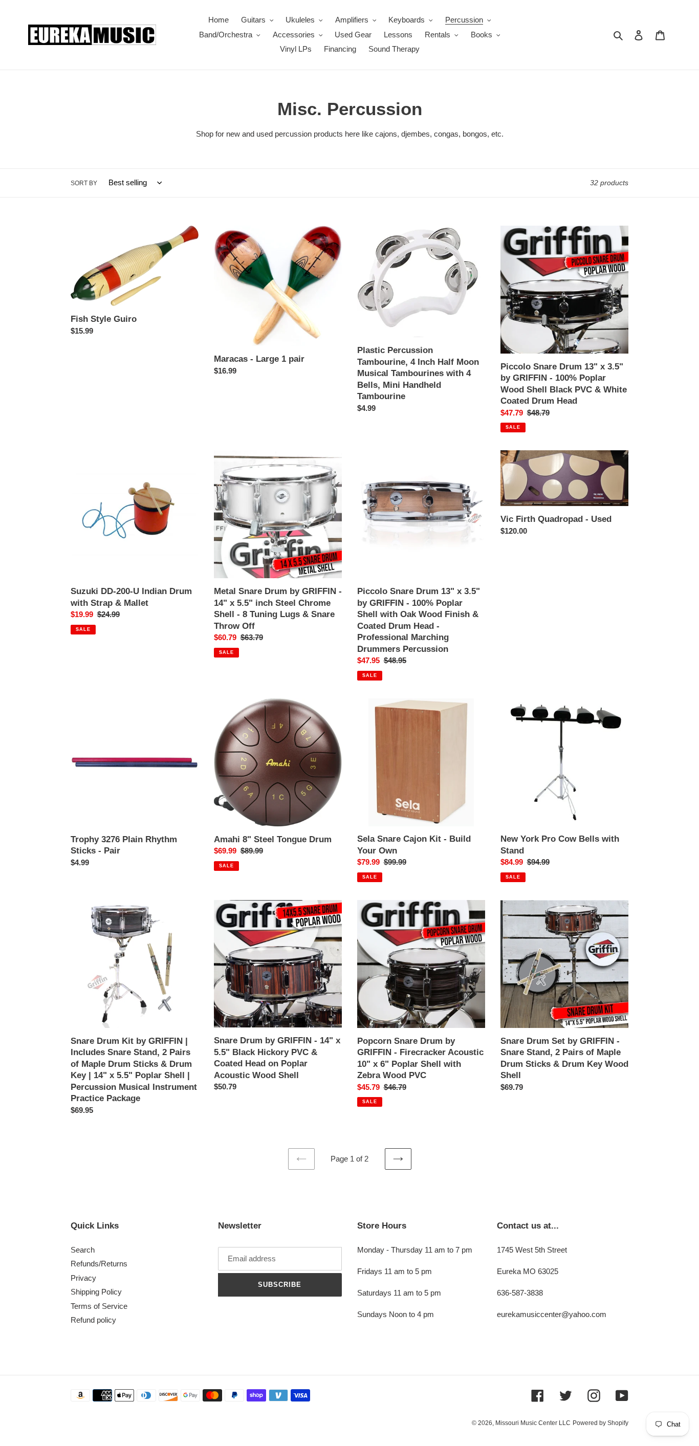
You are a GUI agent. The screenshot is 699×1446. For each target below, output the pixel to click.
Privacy (83, 1278)
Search (83, 1249)
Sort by (84, 183)
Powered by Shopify (600, 1423)
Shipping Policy (96, 1291)
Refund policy (93, 1320)
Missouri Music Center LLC (533, 1423)
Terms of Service (99, 1306)
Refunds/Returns (99, 1263)
